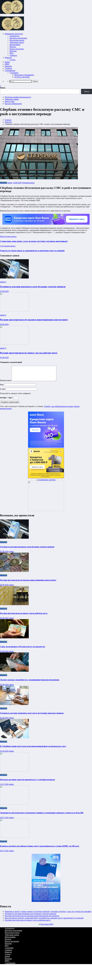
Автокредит (14, 36)
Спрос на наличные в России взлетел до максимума (22, 647)
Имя (2, 385)
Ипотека (13, 51)
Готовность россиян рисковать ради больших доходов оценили (33, 286)
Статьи (12, 60)
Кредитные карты (17, 40)
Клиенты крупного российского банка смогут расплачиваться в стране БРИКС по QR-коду (39, 846)
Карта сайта (9, 101)
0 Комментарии (28, 183)
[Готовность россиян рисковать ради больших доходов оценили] (14, 278)
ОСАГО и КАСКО (22, 77)
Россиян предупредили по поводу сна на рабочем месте (28, 353)
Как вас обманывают (13, 104)
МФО (7, 64)
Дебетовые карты (17, 42)
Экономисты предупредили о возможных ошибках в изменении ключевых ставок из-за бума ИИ (41, 813)
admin (10, 183)
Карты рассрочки (17, 49)
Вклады (13, 47)
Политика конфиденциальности (18, 97)
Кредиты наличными (18, 38)
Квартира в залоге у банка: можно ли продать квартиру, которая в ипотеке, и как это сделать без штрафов (48, 911)
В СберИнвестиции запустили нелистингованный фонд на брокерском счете (33, 746)
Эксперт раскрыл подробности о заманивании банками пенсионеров (29, 680)
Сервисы (13, 55)
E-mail (3, 389)
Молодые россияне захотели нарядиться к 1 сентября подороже (27, 780)
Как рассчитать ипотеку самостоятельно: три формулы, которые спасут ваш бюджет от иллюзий (44, 918)
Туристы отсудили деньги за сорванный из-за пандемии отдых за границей (32, 251)
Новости (8, 58)
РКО (11, 53)
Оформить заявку (12, 99)
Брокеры (8, 66)
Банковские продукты (14, 34)
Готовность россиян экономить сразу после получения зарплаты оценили (31, 713)
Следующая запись (7, 246)
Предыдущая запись (8, 236)
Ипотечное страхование (24, 75)
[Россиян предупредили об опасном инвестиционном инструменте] (14, 311)
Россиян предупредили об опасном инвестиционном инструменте (34, 319)
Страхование (10, 70)
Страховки (14, 73)
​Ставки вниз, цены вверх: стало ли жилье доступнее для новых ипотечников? (34, 241)
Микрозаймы (15, 45)
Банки (7, 62)
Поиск (2, 88)
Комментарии (6, 380)
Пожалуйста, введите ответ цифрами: (15, 393)
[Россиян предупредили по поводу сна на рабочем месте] (14, 344)
